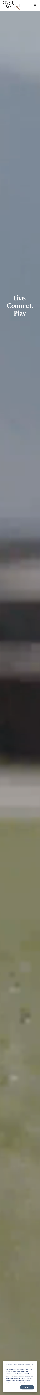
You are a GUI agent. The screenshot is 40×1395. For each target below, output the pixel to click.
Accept (27, 1387)
